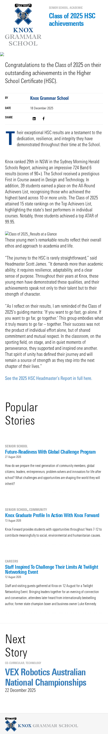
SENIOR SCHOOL (58, 8)
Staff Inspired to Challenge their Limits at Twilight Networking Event (51, 569)
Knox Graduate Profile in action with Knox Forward (52, 515)
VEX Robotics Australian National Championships (45, 677)
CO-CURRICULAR (14, 663)
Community (38, 510)
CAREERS (11, 561)
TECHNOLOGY (33, 663)
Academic (76, 8)
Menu (7, 21)
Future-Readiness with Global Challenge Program (50, 452)
